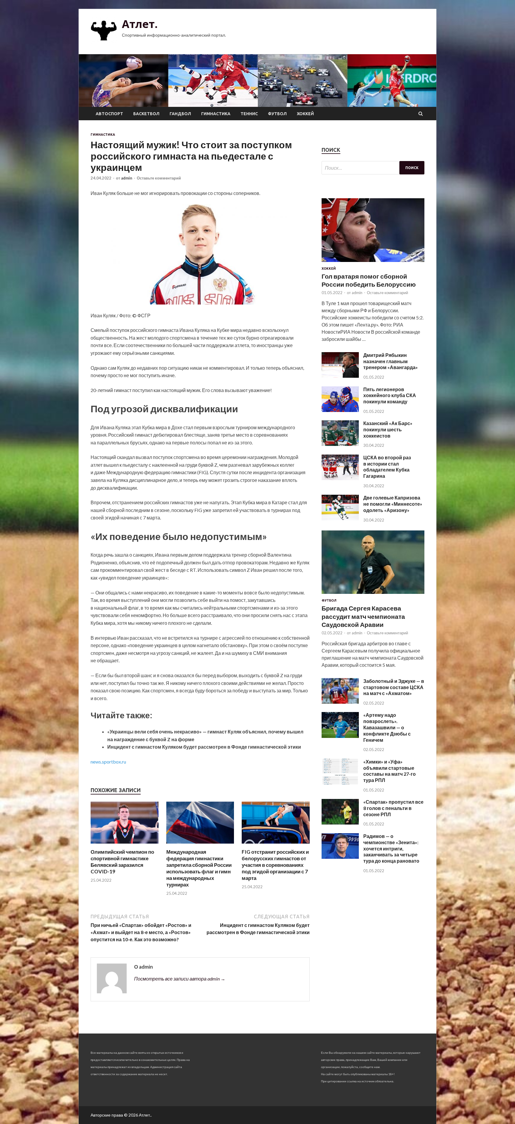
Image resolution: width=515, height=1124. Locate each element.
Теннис (249, 113)
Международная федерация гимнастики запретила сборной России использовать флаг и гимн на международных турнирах (199, 868)
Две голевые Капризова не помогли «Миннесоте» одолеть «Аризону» (392, 504)
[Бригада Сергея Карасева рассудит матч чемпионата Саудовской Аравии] (373, 595)
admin (126, 178)
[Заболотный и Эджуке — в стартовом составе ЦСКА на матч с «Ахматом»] (340, 702)
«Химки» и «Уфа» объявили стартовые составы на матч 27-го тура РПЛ (389, 771)
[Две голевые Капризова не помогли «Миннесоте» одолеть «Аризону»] (340, 518)
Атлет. (140, 24)
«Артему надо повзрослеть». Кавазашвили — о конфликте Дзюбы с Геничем (387, 727)
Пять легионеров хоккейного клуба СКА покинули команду (389, 395)
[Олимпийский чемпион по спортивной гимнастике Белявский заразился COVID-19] (125, 845)
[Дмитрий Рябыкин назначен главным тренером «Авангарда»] (340, 376)
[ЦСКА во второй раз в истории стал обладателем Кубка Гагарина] (340, 478)
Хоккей (305, 113)
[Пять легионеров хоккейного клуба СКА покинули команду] (340, 410)
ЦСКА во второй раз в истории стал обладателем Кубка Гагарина (387, 467)
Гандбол (180, 113)
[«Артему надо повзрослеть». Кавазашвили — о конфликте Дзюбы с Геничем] (340, 736)
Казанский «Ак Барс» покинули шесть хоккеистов (387, 429)
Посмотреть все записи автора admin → (179, 978)
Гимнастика (215, 113)
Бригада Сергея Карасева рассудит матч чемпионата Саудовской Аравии (363, 616)
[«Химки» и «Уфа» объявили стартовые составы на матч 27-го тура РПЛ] (340, 782)
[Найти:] (373, 167)
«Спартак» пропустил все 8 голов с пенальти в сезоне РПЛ (393, 808)
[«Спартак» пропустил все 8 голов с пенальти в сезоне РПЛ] (340, 822)
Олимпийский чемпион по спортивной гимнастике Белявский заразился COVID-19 (122, 862)
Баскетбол (146, 113)
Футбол (277, 113)
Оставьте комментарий (159, 178)
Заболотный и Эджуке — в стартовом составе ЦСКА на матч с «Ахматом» (393, 687)
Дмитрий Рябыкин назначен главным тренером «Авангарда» (390, 361)
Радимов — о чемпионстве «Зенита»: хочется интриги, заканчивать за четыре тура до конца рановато (391, 848)
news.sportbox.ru (108, 761)
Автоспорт (109, 113)
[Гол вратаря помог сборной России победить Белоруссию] (373, 263)
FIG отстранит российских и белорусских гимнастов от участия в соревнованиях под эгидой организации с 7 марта (275, 865)
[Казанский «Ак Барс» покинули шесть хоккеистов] (340, 444)
